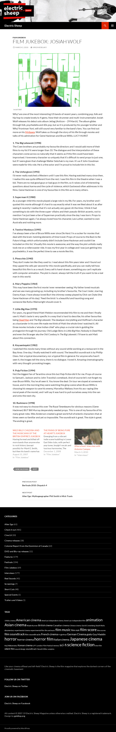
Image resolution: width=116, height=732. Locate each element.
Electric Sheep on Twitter (16, 686)
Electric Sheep (13, 25)
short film (98, 646)
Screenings (10, 584)
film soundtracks (33, 634)
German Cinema (76, 634)
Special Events (11, 594)
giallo (89, 634)
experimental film (37, 630)
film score (88, 629)
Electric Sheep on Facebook (17, 703)
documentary (9, 630)
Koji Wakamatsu (11, 645)
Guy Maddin (99, 634)
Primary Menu (112, 25)
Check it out (10, 529)
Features (9, 557)
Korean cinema (25, 645)
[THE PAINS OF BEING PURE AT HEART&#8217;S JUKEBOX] (59, 442)
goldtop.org (19, 716)
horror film (43, 638)
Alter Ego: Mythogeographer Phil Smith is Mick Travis (47, 494)
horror (11, 638)
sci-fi (63, 645)
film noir (75, 630)
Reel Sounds (10, 578)
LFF (34, 645)
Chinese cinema (75, 626)
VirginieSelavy (39, 47)
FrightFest (62, 634)
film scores (101, 630)
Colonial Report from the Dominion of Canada (26, 546)
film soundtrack (15, 634)
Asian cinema (15, 624)
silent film (10, 648)
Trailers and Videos (14, 600)
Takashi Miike (42, 649)
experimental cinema (22, 630)
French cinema (49, 634)
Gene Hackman (21, 469)
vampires (51, 649)
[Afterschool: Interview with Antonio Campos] (88, 437)
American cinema (28, 620)
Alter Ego (9, 524)
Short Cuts (9, 589)
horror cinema (25, 639)
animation (94, 619)
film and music (50, 630)
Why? (35, 469)
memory (56, 646)
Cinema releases (12, 540)
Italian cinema (61, 639)
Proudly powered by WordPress (17, 728)
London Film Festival (44, 645)
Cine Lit (8, 535)
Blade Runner (32, 625)
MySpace (30, 132)
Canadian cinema (61, 625)
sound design (20, 649)
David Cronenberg (88, 626)
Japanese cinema (86, 638)
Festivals (9, 562)
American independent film (74, 620)
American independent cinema (53, 621)
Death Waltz (100, 626)
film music (63, 630)
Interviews (9, 573)
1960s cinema (10, 620)
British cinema (45, 625)
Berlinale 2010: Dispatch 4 (34, 484)
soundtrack (31, 649)
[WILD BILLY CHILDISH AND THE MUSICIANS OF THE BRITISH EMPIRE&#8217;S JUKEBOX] (28, 444)
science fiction (81, 644)
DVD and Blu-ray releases (17, 551)
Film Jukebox (19, 37)
